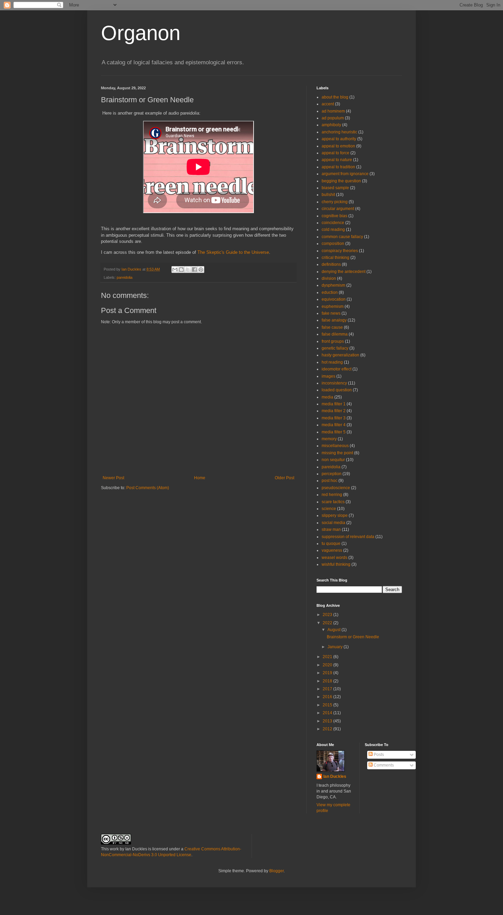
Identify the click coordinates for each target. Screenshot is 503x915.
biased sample (335, 187)
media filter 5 (334, 432)
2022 (328, 622)
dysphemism (333, 285)
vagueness (332, 550)
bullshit (328, 194)
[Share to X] (187, 269)
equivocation (334, 299)
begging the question (341, 181)
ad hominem (333, 111)
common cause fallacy (342, 236)
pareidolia (124, 277)
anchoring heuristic (339, 132)
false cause (332, 327)
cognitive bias (334, 215)
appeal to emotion (338, 146)
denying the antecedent (343, 271)
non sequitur (333, 459)
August (334, 629)
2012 (328, 729)
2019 (328, 672)
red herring (332, 494)
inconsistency (334, 383)
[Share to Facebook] (194, 269)
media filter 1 (334, 404)
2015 (328, 705)
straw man (331, 529)
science (329, 508)
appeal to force (335, 153)
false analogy (334, 320)
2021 (328, 656)
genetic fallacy (335, 348)
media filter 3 (334, 418)
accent (328, 104)
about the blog (335, 97)
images (328, 376)
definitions (331, 264)
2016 (328, 696)
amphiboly (331, 124)
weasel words (334, 557)
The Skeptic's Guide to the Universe (233, 252)
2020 (328, 665)
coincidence (333, 222)
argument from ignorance (345, 173)
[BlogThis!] (181, 269)
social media (333, 522)
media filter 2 (334, 410)
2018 (328, 681)
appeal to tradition (338, 167)
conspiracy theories (340, 250)
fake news (331, 313)
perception (331, 473)
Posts (378, 754)
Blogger (276, 870)
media (327, 397)
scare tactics (333, 501)
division (329, 278)
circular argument (338, 208)
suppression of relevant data (348, 536)
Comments (383, 765)
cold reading (333, 229)
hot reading (332, 362)
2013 (328, 721)
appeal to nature (337, 159)
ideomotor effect (336, 369)
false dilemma (335, 334)
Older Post (284, 477)
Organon (140, 33)
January (335, 646)
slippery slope (335, 515)
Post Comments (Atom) (147, 487)
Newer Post (113, 477)
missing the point (337, 452)
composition (333, 243)
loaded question (337, 390)
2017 (328, 689)
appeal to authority (339, 138)
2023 (328, 614)
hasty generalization (340, 355)
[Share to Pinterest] (200, 269)
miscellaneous (335, 445)
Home (199, 477)
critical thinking (335, 257)
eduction (330, 292)
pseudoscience (336, 487)
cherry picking (335, 201)
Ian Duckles (334, 776)
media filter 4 (334, 424)
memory (329, 438)
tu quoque (331, 543)
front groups (333, 341)
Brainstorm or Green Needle (353, 637)
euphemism (333, 306)
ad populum (333, 118)
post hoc (329, 480)
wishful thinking (336, 564)
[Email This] (174, 269)
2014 (328, 712)
